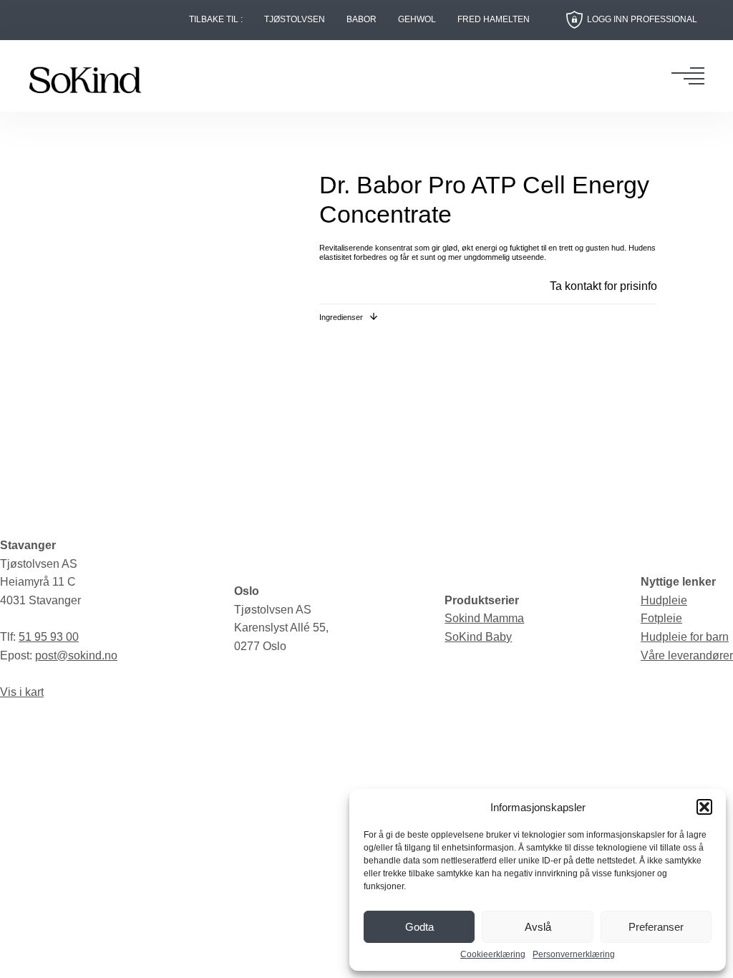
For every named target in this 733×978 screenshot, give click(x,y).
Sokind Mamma (484, 618)
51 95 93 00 (49, 637)
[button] (704, 807)
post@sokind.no (76, 655)
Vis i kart (22, 692)
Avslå (538, 927)
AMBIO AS (473, 732)
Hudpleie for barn (685, 637)
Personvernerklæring (574, 954)
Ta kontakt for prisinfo (603, 286)
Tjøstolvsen (294, 19)
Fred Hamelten (493, 19)
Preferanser (656, 927)
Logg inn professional (642, 19)
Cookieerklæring (492, 954)
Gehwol (417, 19)
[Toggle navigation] (692, 76)
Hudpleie (664, 600)
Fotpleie (661, 618)
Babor (361, 19)
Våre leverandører (687, 655)
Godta (419, 927)
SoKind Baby (478, 637)
